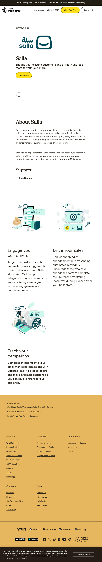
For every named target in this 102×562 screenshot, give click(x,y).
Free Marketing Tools (45, 447)
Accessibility (11, 509)
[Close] (98, 554)
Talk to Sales (42, 505)
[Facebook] (44, 538)
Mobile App (10, 477)
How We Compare (13, 460)
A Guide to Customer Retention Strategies (24, 411)
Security (9, 468)
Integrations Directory (46, 456)
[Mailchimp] (80, 530)
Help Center (41, 501)
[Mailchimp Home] (11, 10)
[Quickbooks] (65, 530)
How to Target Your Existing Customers (22, 416)
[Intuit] (21, 529)
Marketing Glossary (44, 451)
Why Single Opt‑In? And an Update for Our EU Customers (30, 407)
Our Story (10, 493)
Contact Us (41, 493)
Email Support (26, 178)
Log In (86, 10)
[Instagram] (54, 538)
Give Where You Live (14, 501)
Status (9, 472)
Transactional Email (14, 456)
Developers (72, 447)
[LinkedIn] (59, 538)
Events (70, 451)
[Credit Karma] (49, 529)
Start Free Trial (70, 10)
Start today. (81, 3)
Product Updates (13, 447)
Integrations (22, 28)
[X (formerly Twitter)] (49, 538)
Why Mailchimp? (12, 443)
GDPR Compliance (13, 464)
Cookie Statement (20, 558)
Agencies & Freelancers (77, 443)
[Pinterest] (69, 538)
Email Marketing (12, 451)
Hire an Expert (42, 497)
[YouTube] (64, 538)
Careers (9, 505)
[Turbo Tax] (34, 529)
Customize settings (83, 554)
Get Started (24, 75)
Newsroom (10, 497)
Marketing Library (44, 443)
